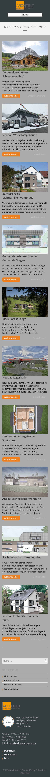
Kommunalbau (38, 279)
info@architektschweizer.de (23, 743)
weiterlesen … (11, 95)
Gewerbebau (39, 154)
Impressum (9, 750)
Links (6, 758)
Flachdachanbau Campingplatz (22, 557)
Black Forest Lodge (14, 319)
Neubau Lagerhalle (14, 377)
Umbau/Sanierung (36, 95)
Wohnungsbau (38, 217)
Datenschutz (10, 754)
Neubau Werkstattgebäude (19, 135)
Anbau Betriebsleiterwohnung (21, 499)
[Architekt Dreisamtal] (25, 5)
